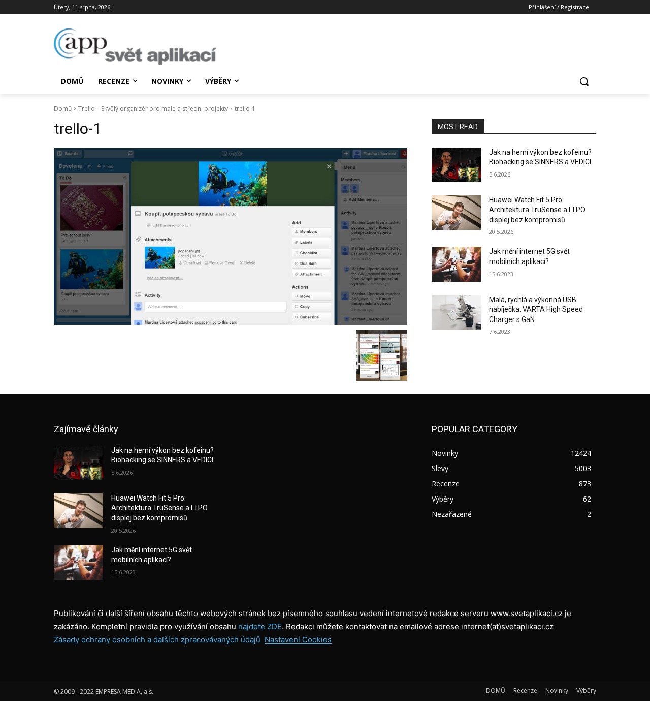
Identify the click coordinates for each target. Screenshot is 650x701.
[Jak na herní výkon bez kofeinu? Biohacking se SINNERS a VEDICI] (456, 165)
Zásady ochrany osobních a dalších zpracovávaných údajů (157, 640)
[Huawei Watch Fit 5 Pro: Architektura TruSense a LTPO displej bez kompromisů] (456, 212)
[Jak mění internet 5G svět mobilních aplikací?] (456, 264)
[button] (584, 81)
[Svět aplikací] (135, 46)
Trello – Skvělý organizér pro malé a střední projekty (153, 108)
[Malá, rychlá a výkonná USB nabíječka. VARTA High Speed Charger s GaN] (456, 312)
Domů (63, 108)
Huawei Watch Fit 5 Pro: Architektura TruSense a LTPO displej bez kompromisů (537, 210)
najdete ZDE (260, 626)
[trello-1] (230, 236)
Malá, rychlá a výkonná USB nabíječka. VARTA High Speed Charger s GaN (536, 310)
